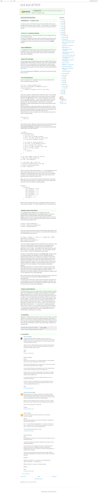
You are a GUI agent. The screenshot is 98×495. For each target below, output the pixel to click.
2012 (62, 28)
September (64, 73)
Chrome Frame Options (67, 66)
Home (39, 476)
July (63, 77)
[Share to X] (43, 327)
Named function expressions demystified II (68, 57)
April (63, 82)
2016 (62, 21)
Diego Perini (26, 357)
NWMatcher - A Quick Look (67, 64)
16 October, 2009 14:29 (29, 471)
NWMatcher (24, 33)
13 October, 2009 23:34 (29, 430)
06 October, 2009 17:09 (29, 408)
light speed (23, 68)
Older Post (54, 476)
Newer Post (23, 476)
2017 (62, 19)
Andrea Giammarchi (28, 392)
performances (36, 329)
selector (41, 329)
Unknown (26, 413)
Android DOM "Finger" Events (68, 40)
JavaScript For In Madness (67, 45)
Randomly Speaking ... (67, 71)
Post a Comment (25, 473)
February (64, 86)
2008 (62, 90)
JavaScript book (37, 10)
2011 (62, 30)
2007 (62, 91)
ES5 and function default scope (68, 55)
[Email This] (40, 327)
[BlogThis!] (42, 327)
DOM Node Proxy (65, 47)
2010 (62, 32)
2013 (62, 26)
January (64, 87)
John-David (26, 336)
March (63, 84)
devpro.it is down (65, 62)
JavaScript (26, 329)
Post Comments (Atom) (31, 482)
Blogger (54, 491)
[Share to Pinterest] (46, 327)
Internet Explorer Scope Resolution (67, 50)
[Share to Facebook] (44, 327)
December (64, 35)
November (64, 37)
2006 (62, 93)
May (63, 80)
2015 (62, 23)
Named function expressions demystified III (68, 53)
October (64, 39)
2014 (62, 24)
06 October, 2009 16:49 (29, 388)
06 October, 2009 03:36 (29, 353)
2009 (62, 34)
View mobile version (38, 478)
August (63, 75)
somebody (46, 23)
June (63, 78)
